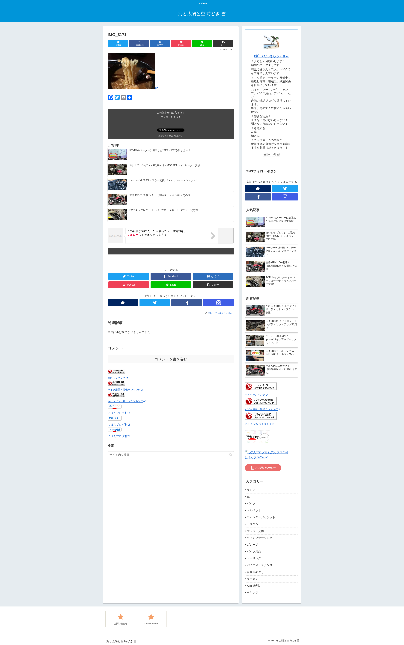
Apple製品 (253, 585)
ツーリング (254, 558)
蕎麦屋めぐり (255, 572)
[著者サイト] (123, 302)
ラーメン (252, 578)
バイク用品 (254, 551)
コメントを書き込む (171, 359)
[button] (230, 455)
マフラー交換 (255, 531)
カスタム (252, 524)
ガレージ (252, 544)
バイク (251, 503)
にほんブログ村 (118, 413)
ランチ (251, 489)
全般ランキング (116, 378)
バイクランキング (255, 394)
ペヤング (252, 592)
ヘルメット (254, 510)
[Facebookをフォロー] (186, 302)
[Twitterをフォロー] (155, 302)
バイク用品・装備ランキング (124, 389)
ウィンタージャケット (261, 517)
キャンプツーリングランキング (125, 401)
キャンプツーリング (259, 537)
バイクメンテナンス (259, 565)
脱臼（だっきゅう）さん (271, 56)
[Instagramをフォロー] (218, 302)
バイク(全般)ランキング (258, 423)
